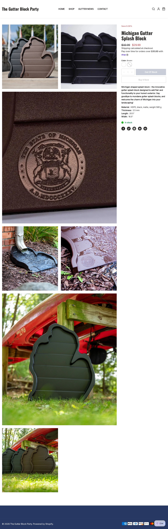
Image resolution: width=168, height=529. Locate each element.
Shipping (125, 48)
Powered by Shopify (43, 524)
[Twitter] (129, 129)
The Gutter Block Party (21, 524)
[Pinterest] (140, 129)
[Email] (145, 129)
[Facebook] (123, 129)
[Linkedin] (134, 129)
